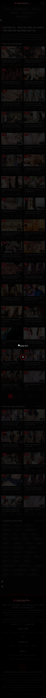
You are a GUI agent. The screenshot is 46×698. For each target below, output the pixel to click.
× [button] (23, 357)
